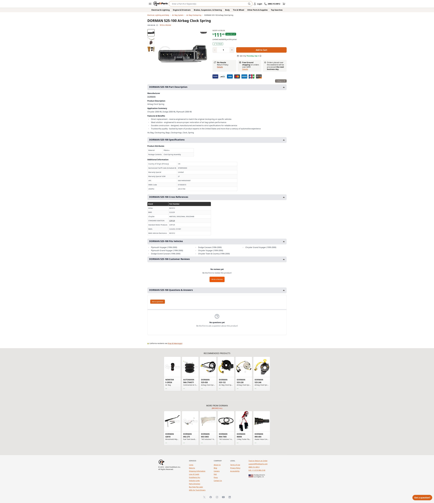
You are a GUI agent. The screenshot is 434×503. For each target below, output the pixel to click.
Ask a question (157, 302)
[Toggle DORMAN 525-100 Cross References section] (284, 197)
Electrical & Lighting (160, 10)
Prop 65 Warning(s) (175, 343)
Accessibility (234, 471)
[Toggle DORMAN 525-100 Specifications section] (284, 140)
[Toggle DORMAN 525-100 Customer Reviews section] (284, 259)
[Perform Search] (249, 3)
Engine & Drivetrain (182, 10)
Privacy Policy (235, 468)
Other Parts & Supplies (257, 10)
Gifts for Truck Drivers (197, 490)
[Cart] (284, 4)
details (245, 69)
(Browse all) (217, 408)
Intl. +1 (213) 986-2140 (257, 470)
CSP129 (172, 221)
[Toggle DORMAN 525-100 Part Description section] (284, 87)
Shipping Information (197, 471)
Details (220, 67)
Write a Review (165, 25)
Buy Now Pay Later (196, 487)
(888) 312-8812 (254, 467)
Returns (192, 468)
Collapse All (280, 81)
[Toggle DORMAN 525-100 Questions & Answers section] (284, 290)
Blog (215, 468)
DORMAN (151, 96)
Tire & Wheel (238, 10)
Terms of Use (235, 465)
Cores (191, 465)
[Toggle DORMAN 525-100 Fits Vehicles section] (284, 241)
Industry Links (194, 481)
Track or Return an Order (258, 461)
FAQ (215, 474)
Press (216, 477)
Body (227, 10)
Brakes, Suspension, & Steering (208, 10)
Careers (217, 471)
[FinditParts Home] (161, 4)
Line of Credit (194, 474)
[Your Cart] (284, 4)
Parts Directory (194, 484)
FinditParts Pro (194, 477)
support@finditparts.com (258, 464)
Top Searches (277, 10)
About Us (217, 465)
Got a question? (422, 497)
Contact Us (218, 481)
